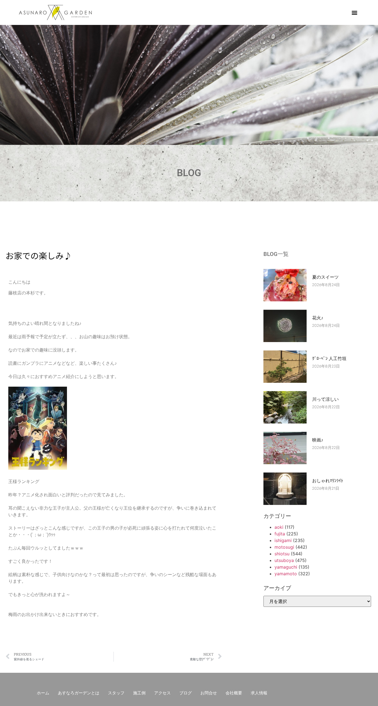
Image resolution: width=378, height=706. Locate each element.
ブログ (185, 692)
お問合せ (208, 692)
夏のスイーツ (325, 277)
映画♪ (317, 440)
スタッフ (116, 692)
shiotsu (282, 553)
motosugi (284, 547)
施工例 (139, 692)
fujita (280, 533)
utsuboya (284, 560)
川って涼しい (325, 399)
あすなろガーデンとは (78, 692)
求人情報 (259, 692)
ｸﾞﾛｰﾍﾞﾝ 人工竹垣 (329, 358)
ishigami (283, 540)
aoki (279, 527)
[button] (354, 12)
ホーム (43, 692)
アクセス (162, 692)
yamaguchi (286, 567)
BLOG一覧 (276, 254)
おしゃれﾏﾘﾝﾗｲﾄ (327, 480)
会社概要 (234, 692)
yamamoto (286, 573)
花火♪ (317, 317)
